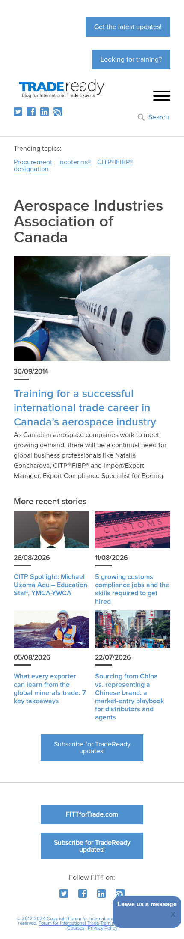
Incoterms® (74, 162)
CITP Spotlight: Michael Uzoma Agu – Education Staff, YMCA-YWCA (50, 585)
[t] (18, 111)
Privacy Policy (102, 928)
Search (158, 117)
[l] (44, 111)
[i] (57, 111)
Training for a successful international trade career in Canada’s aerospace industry (85, 408)
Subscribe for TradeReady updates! (92, 748)
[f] (31, 111)
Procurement (33, 162)
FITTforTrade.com (92, 814)
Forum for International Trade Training (78, 923)
